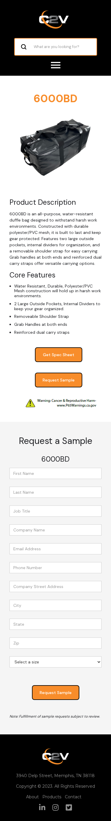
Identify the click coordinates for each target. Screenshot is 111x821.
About (32, 796)
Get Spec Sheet (58, 354)
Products (51, 796)
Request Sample (59, 380)
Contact (73, 796)
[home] (54, 20)
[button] (55, 65)
